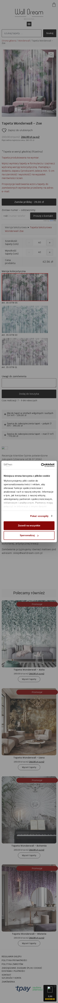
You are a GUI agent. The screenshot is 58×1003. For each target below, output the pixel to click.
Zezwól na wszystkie (29, 525)
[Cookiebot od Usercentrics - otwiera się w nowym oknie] (41, 465)
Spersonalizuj (27, 535)
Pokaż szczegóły (39, 516)
